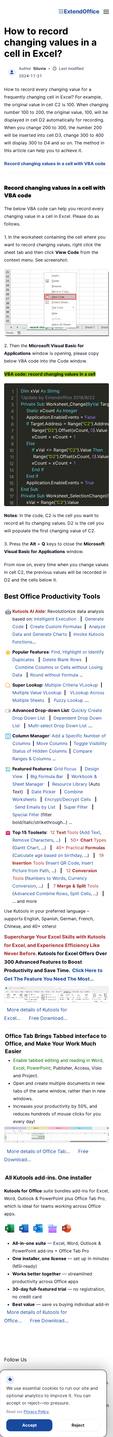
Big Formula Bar (46, 776)
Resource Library (69, 784)
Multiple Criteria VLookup (71, 685)
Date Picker (44, 791)
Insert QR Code (63, 863)
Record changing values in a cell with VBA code (55, 163)
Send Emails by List (35, 807)
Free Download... (48, 1018)
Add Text (90, 832)
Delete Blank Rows (62, 659)
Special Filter (25, 814)
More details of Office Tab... (38, 1151)
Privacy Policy (36, 1411)
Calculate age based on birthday (48, 855)
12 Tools (64, 832)
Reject (78, 1425)
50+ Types (88, 840)
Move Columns (51, 743)
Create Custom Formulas (56, 626)
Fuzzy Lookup (68, 700)
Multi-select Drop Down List (57, 725)
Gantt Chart (26, 847)
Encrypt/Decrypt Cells (68, 799)
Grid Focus (65, 768)
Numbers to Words (46, 878)
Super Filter (76, 807)
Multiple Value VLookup (36, 692)
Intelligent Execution (55, 619)
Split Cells (80, 893)
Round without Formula (54, 675)
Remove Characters (32, 840)
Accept (29, 1425)
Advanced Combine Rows (40, 893)
